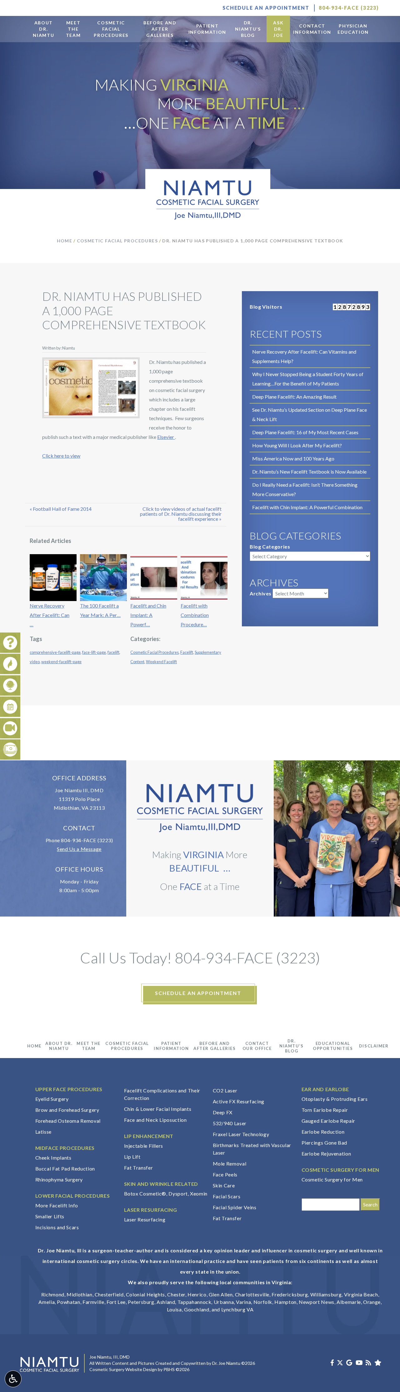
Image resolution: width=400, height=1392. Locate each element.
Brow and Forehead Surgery (67, 1110)
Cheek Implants (53, 1158)
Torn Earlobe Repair (325, 1110)
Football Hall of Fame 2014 (62, 509)
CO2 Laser (225, 1090)
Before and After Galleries (214, 1046)
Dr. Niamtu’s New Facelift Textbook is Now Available (309, 472)
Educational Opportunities (333, 1046)
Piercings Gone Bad (325, 1143)
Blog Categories (270, 546)
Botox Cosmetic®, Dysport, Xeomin (166, 1193)
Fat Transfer (138, 1168)
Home (64, 240)
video (35, 661)
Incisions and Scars (57, 1227)
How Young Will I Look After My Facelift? (297, 445)
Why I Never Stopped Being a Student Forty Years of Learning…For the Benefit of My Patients (307, 378)
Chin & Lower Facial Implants (158, 1109)
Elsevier (166, 437)
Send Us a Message (79, 849)
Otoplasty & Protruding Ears (335, 1099)
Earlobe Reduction (323, 1132)
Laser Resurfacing (145, 1219)
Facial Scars (227, 1196)
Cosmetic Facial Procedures (117, 240)
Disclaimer (374, 1045)
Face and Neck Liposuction (155, 1120)
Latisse (43, 1132)
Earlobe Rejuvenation (326, 1153)
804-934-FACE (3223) (87, 840)
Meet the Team (88, 1046)
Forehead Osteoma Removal (68, 1121)
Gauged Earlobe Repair (328, 1121)
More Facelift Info (56, 1205)
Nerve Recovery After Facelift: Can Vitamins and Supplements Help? (304, 356)
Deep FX (222, 1112)
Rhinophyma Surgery (59, 1179)
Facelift (186, 652)
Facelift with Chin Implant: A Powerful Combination (307, 507)
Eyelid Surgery (52, 1099)
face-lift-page (94, 652)
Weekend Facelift (161, 661)
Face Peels (225, 1174)
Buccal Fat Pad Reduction (65, 1168)
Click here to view (61, 456)
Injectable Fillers (143, 1146)
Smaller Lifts (49, 1216)
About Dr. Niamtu (58, 1046)
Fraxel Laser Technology (241, 1134)
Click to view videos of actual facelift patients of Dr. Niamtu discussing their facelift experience (181, 514)
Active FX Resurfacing (238, 1101)
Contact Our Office (257, 1046)
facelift (113, 652)
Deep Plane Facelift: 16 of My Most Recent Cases (305, 432)
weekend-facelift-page (61, 661)
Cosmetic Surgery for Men (332, 1179)
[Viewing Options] (13, 1378)
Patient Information (171, 1046)
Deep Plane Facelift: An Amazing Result (294, 397)
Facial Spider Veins (235, 1207)
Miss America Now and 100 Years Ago (293, 458)
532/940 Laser (230, 1123)
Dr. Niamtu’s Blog (291, 1045)
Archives (261, 593)
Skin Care (224, 1185)
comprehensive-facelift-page (55, 652)
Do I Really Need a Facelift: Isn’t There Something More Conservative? (305, 489)
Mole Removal (230, 1163)
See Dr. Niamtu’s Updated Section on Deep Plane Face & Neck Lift (309, 414)
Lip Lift (132, 1157)
